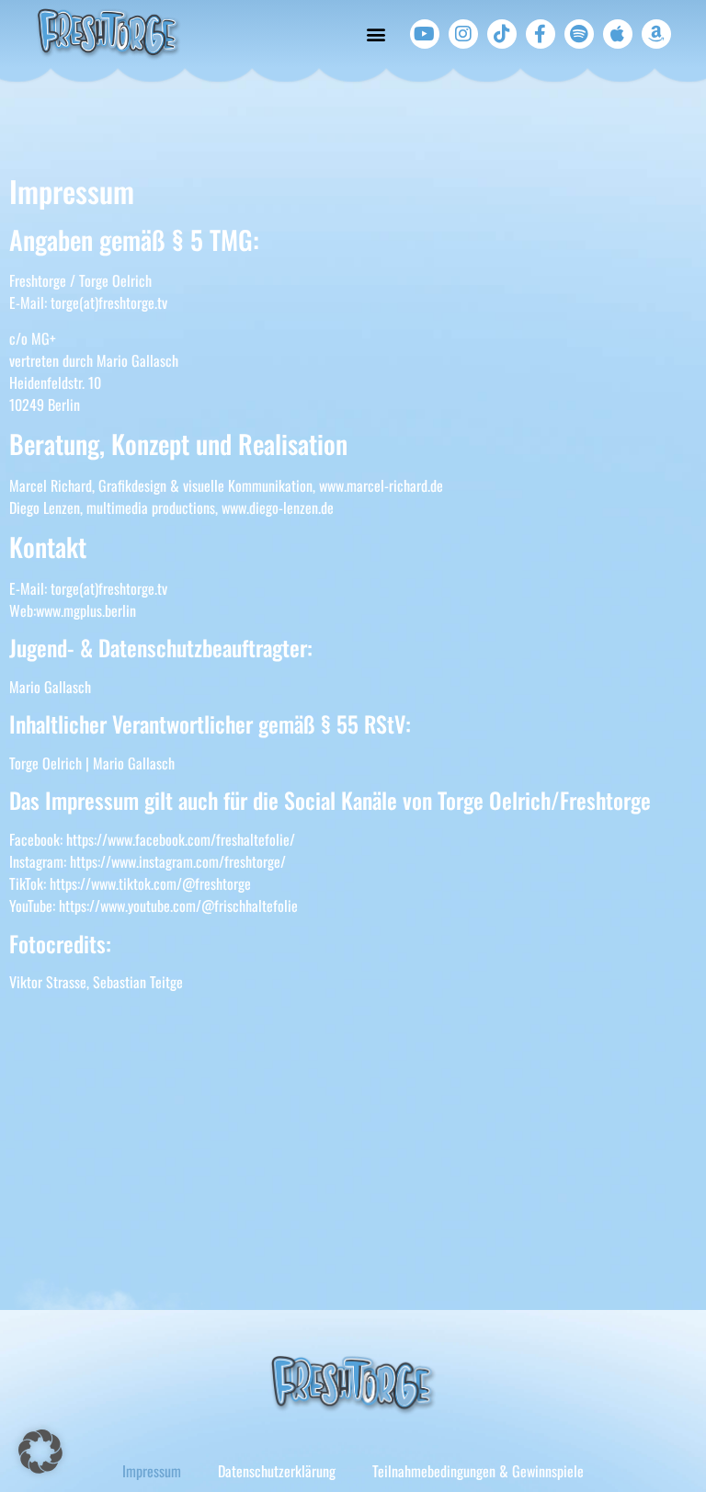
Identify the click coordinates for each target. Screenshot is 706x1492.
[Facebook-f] (540, 34)
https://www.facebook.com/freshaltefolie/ (180, 839)
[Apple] (617, 34)
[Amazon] (656, 34)
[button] (376, 34)
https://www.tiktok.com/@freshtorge (150, 883)
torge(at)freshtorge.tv (109, 302)
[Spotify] (579, 34)
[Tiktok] (502, 34)
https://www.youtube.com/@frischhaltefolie (178, 905)
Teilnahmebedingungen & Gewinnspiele (478, 1471)
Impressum (151, 1471)
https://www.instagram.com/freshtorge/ (178, 861)
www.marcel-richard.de (381, 485)
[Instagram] (463, 34)
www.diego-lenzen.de (278, 507)
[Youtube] (424, 34)
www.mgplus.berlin (86, 610)
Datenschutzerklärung (277, 1471)
